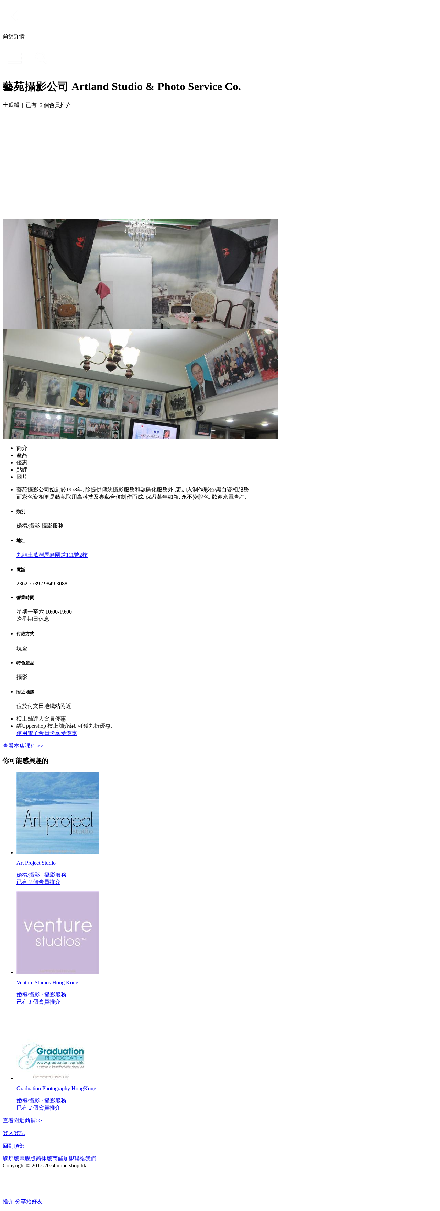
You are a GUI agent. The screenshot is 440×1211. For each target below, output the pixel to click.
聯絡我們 (85, 1158)
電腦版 (27, 1158)
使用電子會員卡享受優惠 (46, 733)
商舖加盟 (63, 1158)
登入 (8, 1133)
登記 (19, 1133)
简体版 (44, 1158)
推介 (8, 1201)
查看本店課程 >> (23, 746)
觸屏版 (11, 1158)
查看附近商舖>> (22, 1120)
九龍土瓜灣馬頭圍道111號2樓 (52, 555)
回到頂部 (14, 1146)
